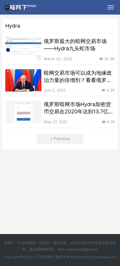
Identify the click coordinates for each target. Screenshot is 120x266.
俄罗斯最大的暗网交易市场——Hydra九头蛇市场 (75, 44)
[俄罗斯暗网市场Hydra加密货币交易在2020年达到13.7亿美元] (23, 112)
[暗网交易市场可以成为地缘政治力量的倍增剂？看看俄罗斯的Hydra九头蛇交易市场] (23, 80)
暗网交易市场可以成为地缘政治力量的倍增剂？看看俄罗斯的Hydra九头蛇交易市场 (78, 77)
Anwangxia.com (104, 257)
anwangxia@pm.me (82, 249)
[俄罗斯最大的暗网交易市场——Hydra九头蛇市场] (23, 49)
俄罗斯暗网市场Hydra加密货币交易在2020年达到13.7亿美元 (79, 108)
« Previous (60, 138)
